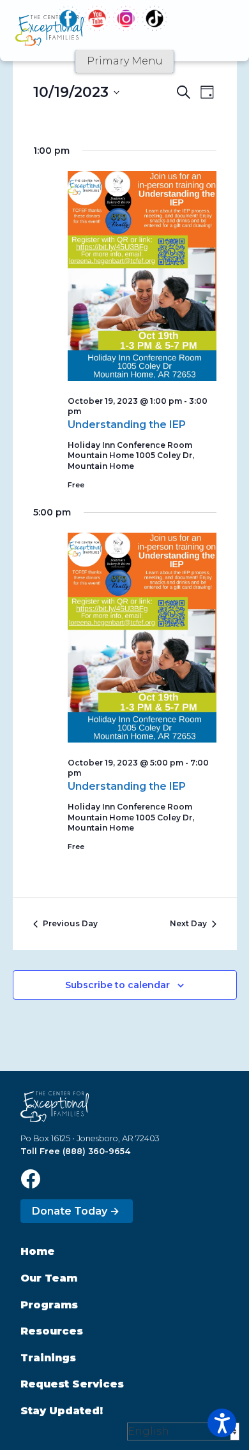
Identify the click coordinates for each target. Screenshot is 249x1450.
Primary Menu (125, 61)
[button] (221, 1423)
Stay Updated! (61, 1411)
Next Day (188, 923)
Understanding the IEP (127, 424)
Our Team (48, 1278)
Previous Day (70, 923)
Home (37, 1251)
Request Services (72, 1384)
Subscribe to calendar (117, 985)
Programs (49, 1305)
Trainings (48, 1358)
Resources (51, 1331)
